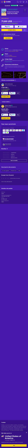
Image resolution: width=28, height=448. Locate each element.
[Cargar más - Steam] (2, 54)
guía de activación (12, 56)
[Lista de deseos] (20, 2)
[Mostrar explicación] (16, 106)
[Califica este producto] (5, 178)
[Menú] (2, 2)
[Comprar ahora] (7, 26)
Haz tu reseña (14, 160)
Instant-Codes (8, 105)
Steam (11, 55)
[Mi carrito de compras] (23, 2)
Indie (19, 170)
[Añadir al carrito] (25, 30)
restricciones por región (13, 51)
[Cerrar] (26, 432)
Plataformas (13, 170)
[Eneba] (7, 2)
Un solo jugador (5, 170)
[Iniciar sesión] (26, 2)
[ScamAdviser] (8, 139)
